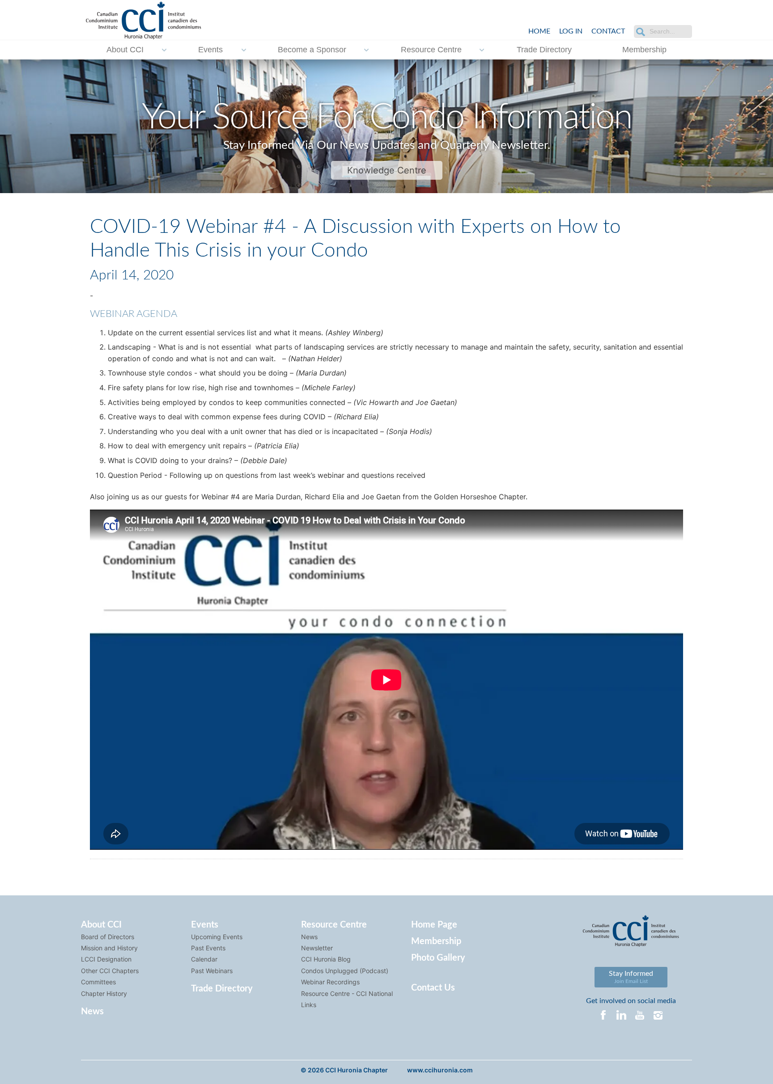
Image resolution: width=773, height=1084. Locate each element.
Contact (608, 31)
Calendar (204, 959)
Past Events (208, 948)
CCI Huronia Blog (326, 959)
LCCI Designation (106, 959)
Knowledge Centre (386, 170)
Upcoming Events (216, 937)
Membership (644, 49)
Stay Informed (631, 977)
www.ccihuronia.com (440, 1070)
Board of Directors (107, 937)
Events (210, 49)
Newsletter (317, 948)
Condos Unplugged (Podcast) (344, 970)
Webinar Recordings (330, 982)
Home (539, 31)
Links (308, 1004)
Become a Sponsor (312, 49)
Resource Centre (431, 49)
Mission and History (109, 948)
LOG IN (570, 31)
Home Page (434, 924)
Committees (98, 982)
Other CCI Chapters (110, 970)
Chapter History (104, 993)
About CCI (125, 49)
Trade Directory (544, 49)
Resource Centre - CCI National (347, 993)
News (92, 1011)
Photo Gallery (438, 957)
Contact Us (433, 987)
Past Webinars (212, 970)
